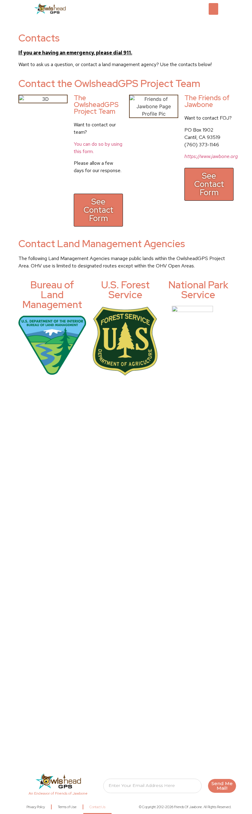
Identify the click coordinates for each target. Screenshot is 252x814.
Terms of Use (67, 807)
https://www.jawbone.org (211, 156)
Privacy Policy (35, 807)
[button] (214, 9)
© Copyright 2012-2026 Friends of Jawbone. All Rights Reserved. (185, 807)
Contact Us (97, 807)
